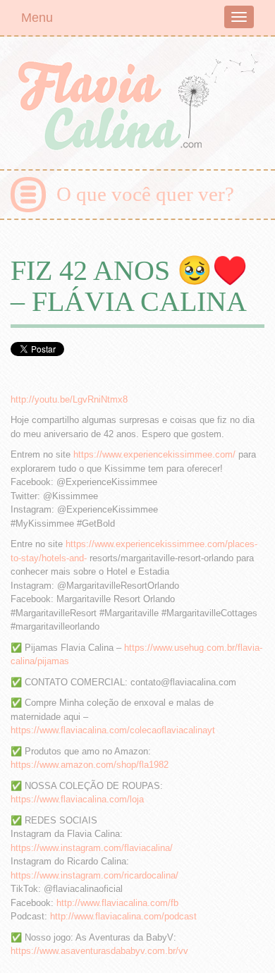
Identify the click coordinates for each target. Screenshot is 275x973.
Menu (37, 18)
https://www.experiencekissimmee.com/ (154, 454)
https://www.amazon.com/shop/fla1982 (90, 764)
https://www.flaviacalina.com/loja (77, 799)
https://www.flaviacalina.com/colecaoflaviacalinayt (113, 730)
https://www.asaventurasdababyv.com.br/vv (99, 951)
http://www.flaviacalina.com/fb (117, 903)
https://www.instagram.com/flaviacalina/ (92, 848)
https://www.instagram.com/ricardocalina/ (94, 875)
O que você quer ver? (145, 194)
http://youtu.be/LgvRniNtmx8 (69, 399)
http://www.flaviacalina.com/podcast (123, 916)
